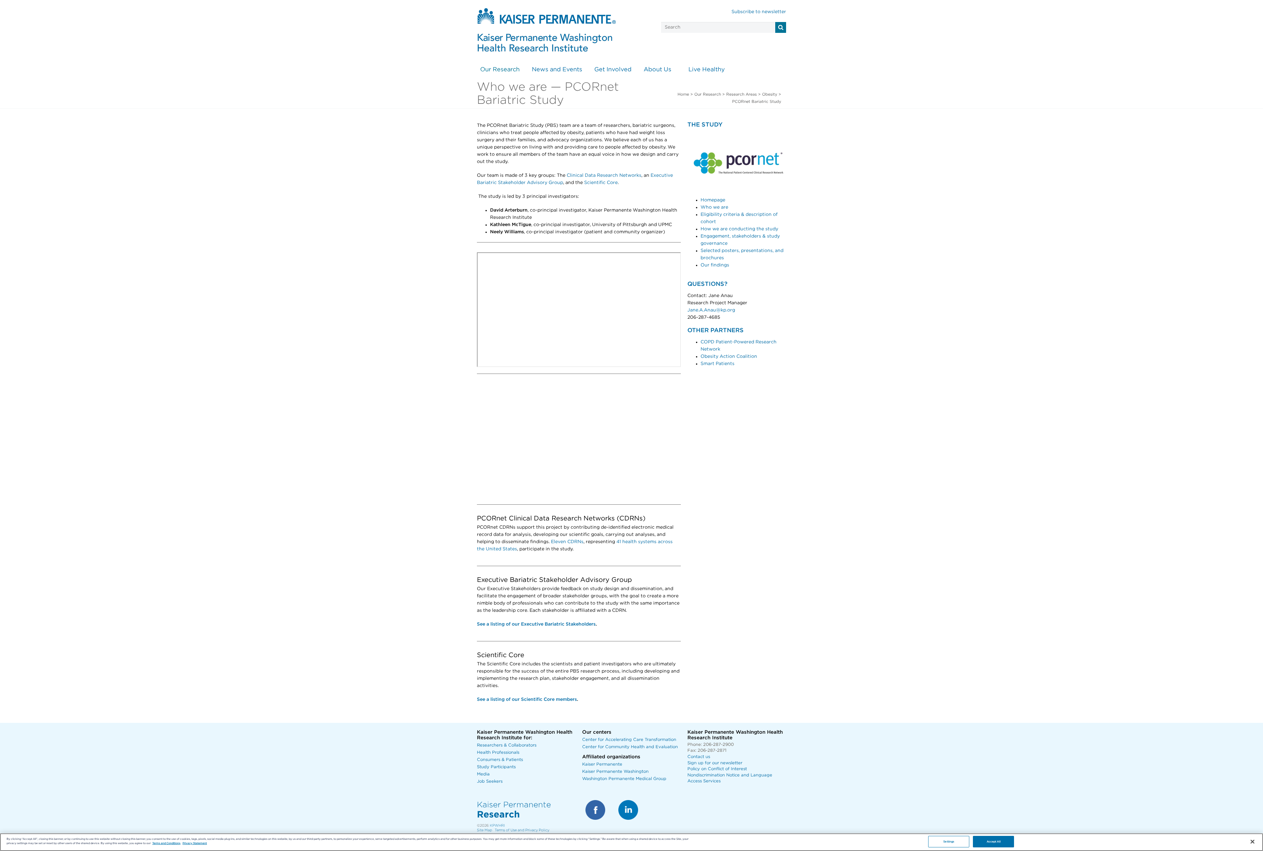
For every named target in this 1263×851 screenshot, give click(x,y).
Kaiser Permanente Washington (615, 772)
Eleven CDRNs (567, 542)
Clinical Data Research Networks (604, 175)
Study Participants (496, 767)
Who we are (715, 207)
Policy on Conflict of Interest (717, 769)
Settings (948, 841)
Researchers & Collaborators (506, 745)
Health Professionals (498, 752)
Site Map (484, 830)
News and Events (557, 70)
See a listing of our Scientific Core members (527, 699)
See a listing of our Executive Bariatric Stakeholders (536, 624)
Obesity (769, 94)
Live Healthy (706, 70)
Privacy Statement (195, 843)
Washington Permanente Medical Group (624, 779)
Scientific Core (601, 182)
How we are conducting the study (739, 229)
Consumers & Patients (500, 760)
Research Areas (741, 94)
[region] (631, 842)
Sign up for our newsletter (714, 763)
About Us (657, 70)
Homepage (713, 200)
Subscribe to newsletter (758, 12)
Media (483, 774)
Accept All (994, 841)
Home (683, 94)
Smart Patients (717, 363)
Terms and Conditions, (166, 843)
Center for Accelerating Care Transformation (629, 740)
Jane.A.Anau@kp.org (711, 310)
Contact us (698, 757)
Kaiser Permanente (602, 764)
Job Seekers (490, 781)
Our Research (500, 70)
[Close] (1252, 842)
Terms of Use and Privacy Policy (522, 830)
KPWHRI (497, 825)
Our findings (715, 265)
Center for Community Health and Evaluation (630, 747)
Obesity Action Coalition (729, 356)
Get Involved (613, 70)
